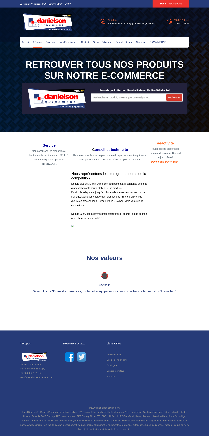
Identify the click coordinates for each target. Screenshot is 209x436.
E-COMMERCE (158, 42)
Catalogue (51, 42)
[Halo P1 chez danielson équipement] (92, 226)
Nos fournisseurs (68, 42)
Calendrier (141, 42)
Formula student (124, 42)
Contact (85, 42)
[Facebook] (69, 356)
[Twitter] (81, 356)
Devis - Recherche (171, 3)
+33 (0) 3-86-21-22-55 (30, 373)
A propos (37, 42)
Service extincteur (102, 42)
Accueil (25, 42)
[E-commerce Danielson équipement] (104, 98)
